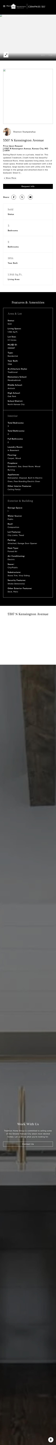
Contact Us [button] (28, 1144)
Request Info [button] (28, 186)
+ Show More (10, 178)
